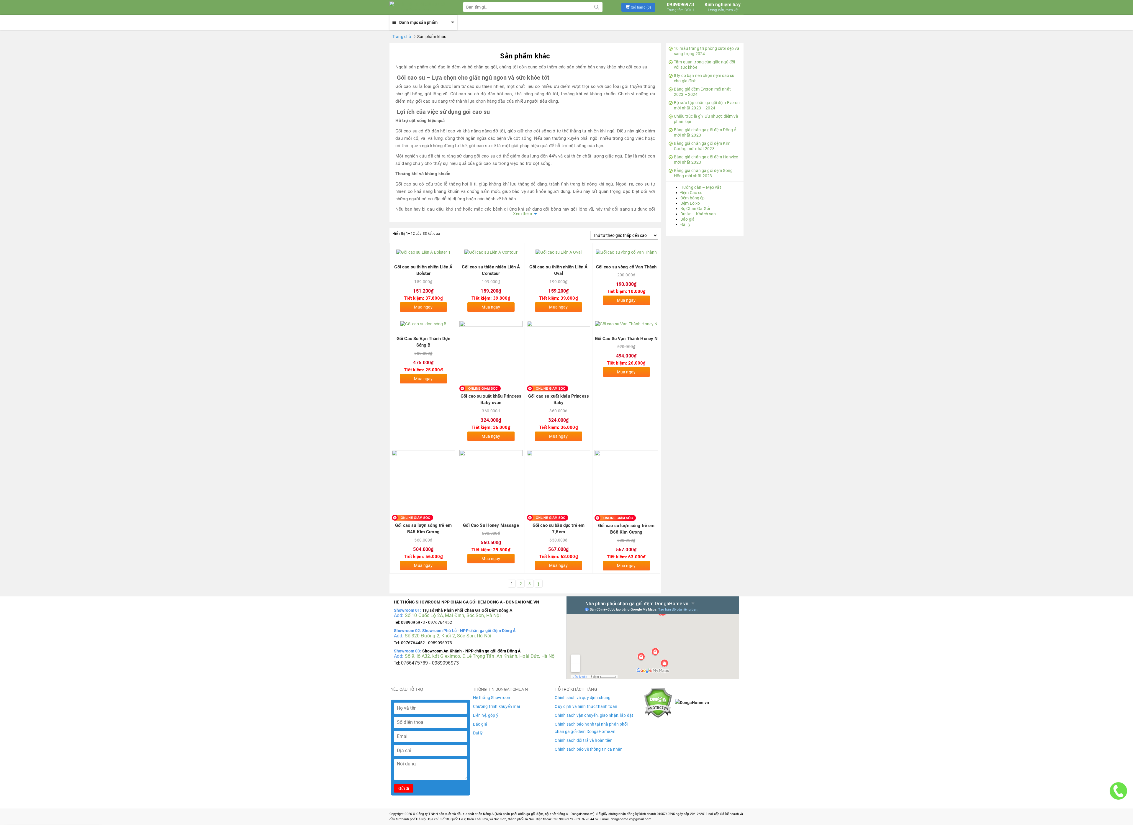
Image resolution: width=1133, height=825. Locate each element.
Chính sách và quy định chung (582, 697)
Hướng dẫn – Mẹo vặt (700, 187)
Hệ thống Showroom (492, 697)
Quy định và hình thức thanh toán (586, 706)
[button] (638, 7)
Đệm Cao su (691, 192)
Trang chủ (401, 36)
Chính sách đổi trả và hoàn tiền (583, 740)
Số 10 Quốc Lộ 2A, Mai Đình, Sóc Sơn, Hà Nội (453, 615)
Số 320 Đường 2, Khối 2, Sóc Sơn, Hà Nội (448, 636)
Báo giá (687, 219)
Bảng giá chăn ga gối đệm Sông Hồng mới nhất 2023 (703, 173)
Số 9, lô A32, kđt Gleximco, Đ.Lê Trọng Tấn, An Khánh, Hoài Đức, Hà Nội (480, 656)
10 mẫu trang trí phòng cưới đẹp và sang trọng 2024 (706, 51)
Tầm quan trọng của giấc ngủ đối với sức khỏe (704, 65)
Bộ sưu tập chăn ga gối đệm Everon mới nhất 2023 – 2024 (707, 105)
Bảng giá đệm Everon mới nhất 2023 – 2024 (702, 92)
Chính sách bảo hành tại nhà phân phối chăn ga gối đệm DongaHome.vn (591, 728)
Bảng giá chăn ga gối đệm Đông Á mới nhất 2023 (705, 132)
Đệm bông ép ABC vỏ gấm (59, 805)
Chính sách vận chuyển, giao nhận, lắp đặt (594, 715)
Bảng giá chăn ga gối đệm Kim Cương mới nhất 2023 (702, 146)
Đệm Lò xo (690, 203)
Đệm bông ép (692, 198)
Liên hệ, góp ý (485, 715)
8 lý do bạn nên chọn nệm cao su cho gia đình (704, 78)
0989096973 (680, 7)
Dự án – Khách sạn (698, 213)
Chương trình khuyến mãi (496, 706)
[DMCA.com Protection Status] (658, 702)
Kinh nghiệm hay (723, 7)
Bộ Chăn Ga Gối (695, 208)
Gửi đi (403, 788)
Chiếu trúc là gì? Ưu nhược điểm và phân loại (706, 119)
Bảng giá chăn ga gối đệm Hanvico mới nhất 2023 (706, 160)
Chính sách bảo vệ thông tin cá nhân (589, 749)
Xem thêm (522, 213)
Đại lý (685, 224)
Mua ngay (423, 307)
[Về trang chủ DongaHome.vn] (418, 7)
